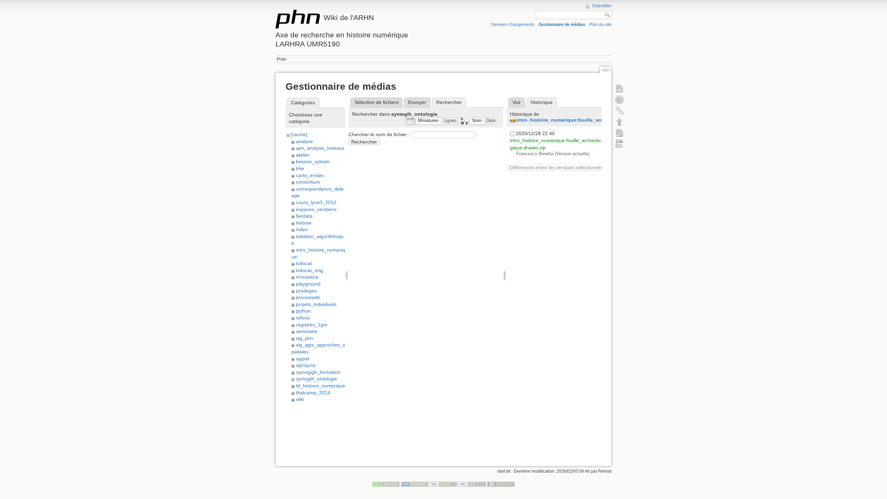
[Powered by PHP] (415, 484)
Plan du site (600, 24)
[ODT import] (619, 143)
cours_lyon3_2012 (316, 202)
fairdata (304, 216)
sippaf (302, 358)
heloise (303, 223)
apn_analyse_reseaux (320, 148)
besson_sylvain (313, 161)
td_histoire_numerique (320, 385)
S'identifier (602, 5)
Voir (516, 102)
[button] (428, 121)
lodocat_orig (309, 270)
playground (308, 284)
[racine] (299, 134)
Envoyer (417, 102)
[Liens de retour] (619, 110)
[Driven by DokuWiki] (501, 484)
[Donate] (386, 484)
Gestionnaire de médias (561, 24)
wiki (300, 399)
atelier (302, 155)
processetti (308, 297)
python (303, 311)
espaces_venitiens (316, 209)
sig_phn (304, 338)
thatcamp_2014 (313, 392)
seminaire (306, 331)
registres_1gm (311, 324)
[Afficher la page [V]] (619, 88)
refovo (303, 318)
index (302, 229)
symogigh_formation (318, 372)
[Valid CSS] (472, 484)
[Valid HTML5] (443, 484)
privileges (306, 291)
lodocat (304, 263)
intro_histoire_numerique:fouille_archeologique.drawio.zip (586, 120)
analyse (304, 141)
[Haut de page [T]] (619, 121)
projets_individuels (316, 304)
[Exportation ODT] (619, 132)
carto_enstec (310, 175)
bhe (300, 168)
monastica (307, 277)
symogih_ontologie (316, 379)
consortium (308, 182)
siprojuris (306, 365)
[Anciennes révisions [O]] (619, 99)
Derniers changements (512, 24)
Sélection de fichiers (376, 102)
